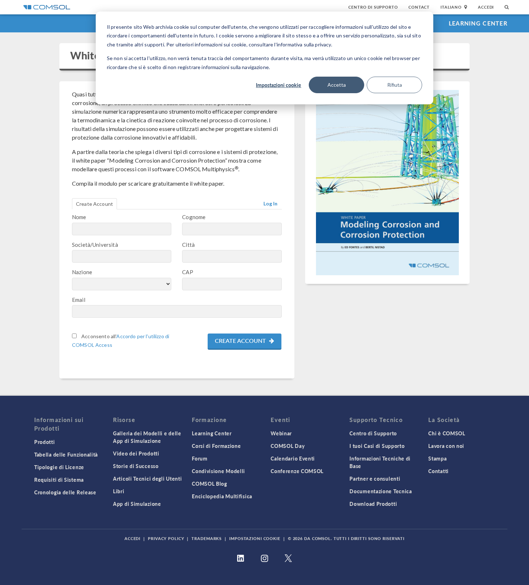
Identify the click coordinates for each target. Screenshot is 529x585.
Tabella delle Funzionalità (66, 454)
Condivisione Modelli (218, 471)
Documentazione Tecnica (380, 491)
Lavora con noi (446, 445)
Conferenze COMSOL (297, 471)
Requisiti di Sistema (59, 479)
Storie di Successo (136, 466)
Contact (419, 7)
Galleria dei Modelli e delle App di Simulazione (147, 437)
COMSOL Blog (209, 483)
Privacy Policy (166, 538)
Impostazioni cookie (278, 85)
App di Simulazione (137, 503)
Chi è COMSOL (446, 433)
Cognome (193, 217)
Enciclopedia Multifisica (222, 496)
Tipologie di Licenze (59, 467)
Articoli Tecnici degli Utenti (147, 478)
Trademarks (206, 538)
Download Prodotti (373, 503)
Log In (270, 203)
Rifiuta (394, 85)
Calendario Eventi (293, 458)
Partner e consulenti (374, 478)
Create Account (94, 204)
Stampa (437, 458)
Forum (200, 458)
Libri (119, 491)
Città (188, 244)
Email (78, 299)
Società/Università (95, 244)
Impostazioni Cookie (254, 538)
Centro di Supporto (373, 7)
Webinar (281, 433)
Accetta (336, 85)
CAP (187, 272)
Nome (79, 217)
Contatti (438, 471)
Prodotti (44, 441)
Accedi (486, 7)
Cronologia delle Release (65, 492)
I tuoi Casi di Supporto (376, 445)
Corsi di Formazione (216, 445)
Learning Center (478, 23)
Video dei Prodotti (136, 453)
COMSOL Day (287, 445)
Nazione (82, 272)
